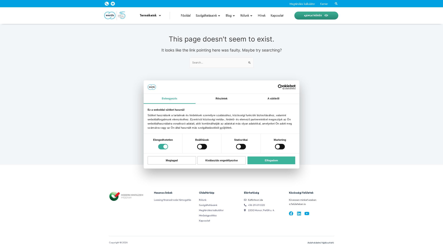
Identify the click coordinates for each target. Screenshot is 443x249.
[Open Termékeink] (160, 15)
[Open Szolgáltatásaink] (219, 15)
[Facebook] (291, 213)
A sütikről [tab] (273, 98)
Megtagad (172, 160)
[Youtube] (307, 213)
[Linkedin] (299, 213)
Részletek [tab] (222, 98)
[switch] (202, 146)
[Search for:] (221, 62)
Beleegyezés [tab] (169, 98)
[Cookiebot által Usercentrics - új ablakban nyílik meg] (280, 87)
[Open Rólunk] (251, 15)
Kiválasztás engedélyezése (221, 160)
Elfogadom (271, 160)
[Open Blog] (233, 15)
